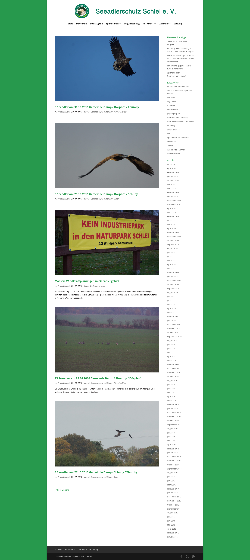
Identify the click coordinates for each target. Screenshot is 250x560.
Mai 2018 (171, 440)
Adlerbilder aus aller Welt (178, 86)
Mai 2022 (171, 260)
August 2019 (172, 380)
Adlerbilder (164, 24)
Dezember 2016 (174, 496)
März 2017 (171, 485)
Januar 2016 (172, 537)
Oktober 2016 (173, 505)
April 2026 (171, 168)
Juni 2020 (171, 348)
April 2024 (171, 208)
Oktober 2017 (173, 465)
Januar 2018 (172, 452)
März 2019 (171, 400)
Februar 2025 (173, 192)
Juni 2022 (171, 256)
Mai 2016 (171, 525)
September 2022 (174, 244)
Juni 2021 (171, 300)
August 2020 (172, 340)
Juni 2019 (171, 388)
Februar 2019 (173, 404)
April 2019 (171, 396)
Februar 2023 (173, 232)
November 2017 (174, 460)
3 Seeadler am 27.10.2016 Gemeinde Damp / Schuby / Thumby (96, 472)
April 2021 (171, 308)
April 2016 (171, 529)
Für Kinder (148, 24)
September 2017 (174, 469)
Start (70, 24)
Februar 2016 (173, 533)
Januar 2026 (172, 176)
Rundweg (171, 125)
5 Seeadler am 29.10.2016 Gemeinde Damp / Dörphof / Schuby (96, 194)
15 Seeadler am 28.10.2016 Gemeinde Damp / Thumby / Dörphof (98, 378)
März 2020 (171, 360)
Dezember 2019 (174, 368)
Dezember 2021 (174, 280)
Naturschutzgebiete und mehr (180, 121)
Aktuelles (117, 112)
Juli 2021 (171, 296)
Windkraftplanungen (97, 286)
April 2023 (171, 228)
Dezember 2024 (174, 200)
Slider (124, 112)
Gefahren (171, 105)
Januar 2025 (172, 196)
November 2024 (174, 204)
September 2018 (174, 424)
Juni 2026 (171, 164)
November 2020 (174, 328)
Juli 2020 (171, 344)
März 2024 (171, 212)
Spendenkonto (113, 24)
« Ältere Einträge (62, 490)
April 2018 (171, 444)
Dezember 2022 (174, 236)
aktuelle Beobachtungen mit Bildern (98, 112)
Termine (170, 145)
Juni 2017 (171, 480)
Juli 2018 (171, 433)
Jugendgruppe (173, 113)
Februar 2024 (173, 216)
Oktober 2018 (173, 420)
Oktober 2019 (173, 376)
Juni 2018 (171, 436)
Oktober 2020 (173, 332)
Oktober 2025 (173, 180)
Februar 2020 (173, 364)
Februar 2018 (173, 449)
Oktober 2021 (173, 284)
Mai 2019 (171, 392)
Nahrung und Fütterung (177, 117)
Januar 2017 (172, 492)
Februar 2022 (173, 272)
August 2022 (172, 248)
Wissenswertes (173, 153)
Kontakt (58, 549)
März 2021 (171, 312)
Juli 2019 (171, 384)
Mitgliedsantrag (132, 24)
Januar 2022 (172, 276)
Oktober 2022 (173, 240)
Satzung (178, 24)
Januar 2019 (172, 408)
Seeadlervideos (173, 129)
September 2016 (174, 509)
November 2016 (174, 501)
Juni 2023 (171, 220)
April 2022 (171, 264)
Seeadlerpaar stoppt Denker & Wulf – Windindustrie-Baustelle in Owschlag (180, 58)
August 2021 (172, 292)
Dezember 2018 (174, 412)
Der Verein (81, 24)
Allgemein (171, 101)
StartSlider (171, 141)
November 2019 (174, 372)
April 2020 (171, 356)
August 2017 (172, 472)
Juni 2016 (171, 521)
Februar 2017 (173, 489)
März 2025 (171, 188)
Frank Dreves (63, 112)
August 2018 (172, 428)
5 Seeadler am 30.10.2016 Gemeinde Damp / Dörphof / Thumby (97, 107)
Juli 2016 (171, 517)
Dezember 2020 (174, 324)
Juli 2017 (171, 476)
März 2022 (171, 268)
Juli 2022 (171, 252)
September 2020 (174, 336)
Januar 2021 (172, 320)
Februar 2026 (173, 172)
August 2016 (172, 512)
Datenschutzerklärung (88, 549)
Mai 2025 (171, 184)
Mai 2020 (171, 352)
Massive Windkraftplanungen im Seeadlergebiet (87, 281)
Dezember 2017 (174, 456)
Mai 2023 (171, 224)
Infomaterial (172, 109)
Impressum (70, 549)
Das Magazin (96, 24)
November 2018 (174, 416)
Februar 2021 (173, 316)
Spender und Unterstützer (178, 137)
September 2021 (174, 288)
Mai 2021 (171, 304)
